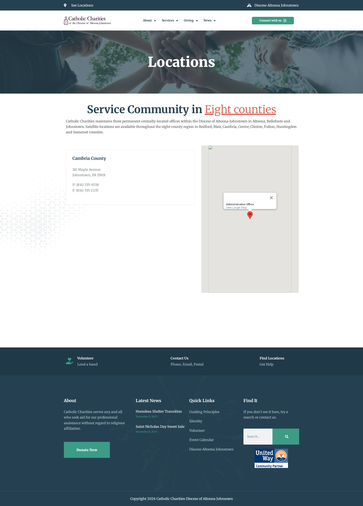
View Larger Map (236, 207)
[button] (250, 215)
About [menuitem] (147, 20)
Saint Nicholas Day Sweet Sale (160, 426)
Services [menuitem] (168, 20)
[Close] (271, 198)
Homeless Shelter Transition (159, 411)
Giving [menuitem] (189, 20)
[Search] (285, 437)
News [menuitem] (208, 20)
